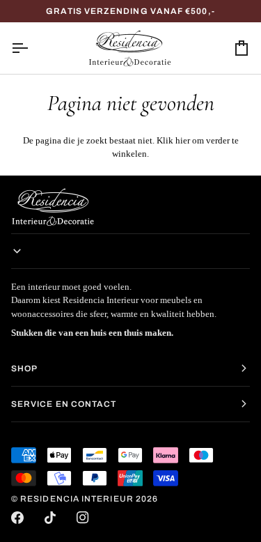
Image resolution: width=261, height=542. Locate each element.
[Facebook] (17, 517)
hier (182, 140)
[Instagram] (83, 517)
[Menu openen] (32, 48)
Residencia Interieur (77, 499)
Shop (24, 368)
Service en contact (63, 404)
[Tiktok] (50, 517)
